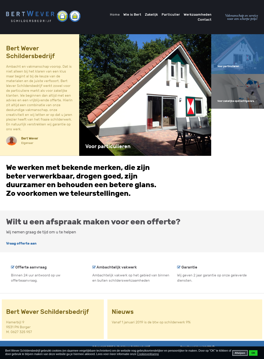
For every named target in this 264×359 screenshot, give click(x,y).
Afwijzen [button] (240, 352)
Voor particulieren (108, 146)
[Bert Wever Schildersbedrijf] (43, 16)
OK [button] (253, 352)
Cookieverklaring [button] (148, 354)
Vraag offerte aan (21, 243)
